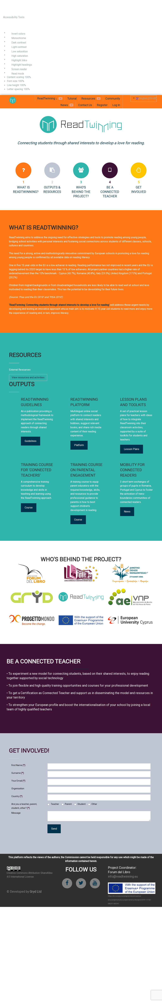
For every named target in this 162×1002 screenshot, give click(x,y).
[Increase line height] (29, 85)
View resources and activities (28, 377)
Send (54, 828)
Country (16, 796)
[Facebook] (67, 883)
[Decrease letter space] (31, 89)
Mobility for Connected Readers (132, 470)
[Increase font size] (28, 81)
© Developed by (24, 891)
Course (29, 507)
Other (94, 804)
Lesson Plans (131, 449)
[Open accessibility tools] (7, 7)
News (127, 511)
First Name (18, 765)
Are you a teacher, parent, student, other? (24, 806)
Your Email (18, 780)
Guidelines (30, 441)
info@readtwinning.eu (123, 876)
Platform (79, 445)
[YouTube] (95, 883)
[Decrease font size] (25, 81)
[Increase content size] (34, 77)
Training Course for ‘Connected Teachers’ (37, 470)
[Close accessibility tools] (8, 25)
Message (16, 813)
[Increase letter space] (33, 89)
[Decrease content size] (32, 77)
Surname (17, 773)
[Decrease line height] (27, 85)
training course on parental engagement (86, 470)
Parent (68, 804)
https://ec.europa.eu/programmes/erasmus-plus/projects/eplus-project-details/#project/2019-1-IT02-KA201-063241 (129, 900)
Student (82, 804)
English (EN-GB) (148, 98)
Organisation (17, 788)
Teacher (55, 804)
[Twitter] (81, 883)
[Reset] (4, 25)
